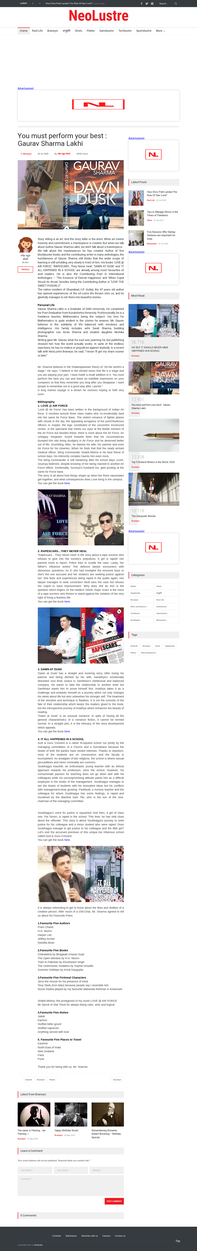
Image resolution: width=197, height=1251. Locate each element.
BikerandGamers (148, 653)
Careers (106, 1236)
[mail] (152, 3)
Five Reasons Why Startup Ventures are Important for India (161, 235)
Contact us (120, 1236)
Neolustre (38, 1245)
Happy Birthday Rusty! (66, 1130)
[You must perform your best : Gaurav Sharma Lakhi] (154, 377)
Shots (78, 30)
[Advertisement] (98, 120)
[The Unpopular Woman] (154, 489)
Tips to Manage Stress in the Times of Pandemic (69, 3)
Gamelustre (106, 30)
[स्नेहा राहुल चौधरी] (25, 244)
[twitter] (147, 3)
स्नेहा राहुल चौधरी (64, 154)
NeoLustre (98, 15)
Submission (71, 1236)
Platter (91, 30)
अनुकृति (66, 30)
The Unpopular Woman (144, 516)
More (159, 30)
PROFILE (25, 269)
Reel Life (37, 30)
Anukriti (28, 1080)
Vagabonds (135, 593)
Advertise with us (89, 1236)
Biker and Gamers (139, 607)
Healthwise (135, 620)
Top (177, 1241)
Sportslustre (143, 30)
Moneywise (161, 620)
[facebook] (141, 3)
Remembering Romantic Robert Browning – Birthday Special (106, 1134)
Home (24, 30)
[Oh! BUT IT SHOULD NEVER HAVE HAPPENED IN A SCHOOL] (154, 320)
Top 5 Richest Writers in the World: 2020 (153, 462)
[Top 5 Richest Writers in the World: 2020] (154, 435)
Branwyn (52, 30)
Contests (56, 1236)
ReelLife (134, 646)
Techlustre (125, 30)
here (67, 483)
